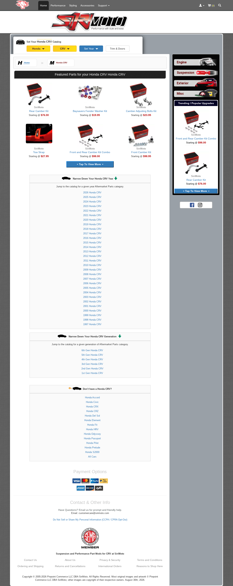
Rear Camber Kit (38, 111)
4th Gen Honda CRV (92, 359)
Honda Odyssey (92, 434)
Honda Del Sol (92, 415)
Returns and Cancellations (70, 566)
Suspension (185, 72)
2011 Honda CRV (92, 260)
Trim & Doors (117, 48)
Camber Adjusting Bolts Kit (141, 111)
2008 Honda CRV (92, 274)
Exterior (183, 83)
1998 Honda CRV (92, 319)
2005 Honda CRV (92, 288)
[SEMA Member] (90, 538)
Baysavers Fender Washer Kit (90, 111)
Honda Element (92, 420)
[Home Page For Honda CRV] (23, 4)
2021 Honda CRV (92, 215)
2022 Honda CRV (92, 210)
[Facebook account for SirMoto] (192, 204)
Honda (36, 48)
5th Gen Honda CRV (92, 355)
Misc (180, 93)
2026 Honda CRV (92, 192)
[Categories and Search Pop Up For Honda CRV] (219, 5)
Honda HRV (92, 429)
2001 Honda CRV (92, 306)
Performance (58, 5)
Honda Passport (92, 438)
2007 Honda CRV (92, 278)
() (213, 5)
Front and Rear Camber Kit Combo (90, 152)
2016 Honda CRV (92, 238)
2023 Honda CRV (92, 206)
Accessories (87, 5)
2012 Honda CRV (92, 256)
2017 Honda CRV (92, 233)
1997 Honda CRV (92, 324)
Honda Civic (92, 402)
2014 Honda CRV (92, 247)
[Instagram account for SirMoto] (200, 204)
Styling (73, 5)
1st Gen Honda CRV (92, 373)
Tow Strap (39, 152)
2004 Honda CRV (92, 292)
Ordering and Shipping (30, 566)
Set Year (89, 48)
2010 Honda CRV (92, 265)
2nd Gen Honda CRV (92, 368)
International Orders (109, 566)
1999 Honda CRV (92, 315)
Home (43, 5)
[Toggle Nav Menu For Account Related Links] (201, 5)
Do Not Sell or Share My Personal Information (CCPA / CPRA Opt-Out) (90, 519)
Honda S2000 (92, 452)
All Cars (92, 456)
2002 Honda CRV (92, 301)
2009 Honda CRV (92, 269)
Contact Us (30, 560)
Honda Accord (92, 397)
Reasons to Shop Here (150, 566)
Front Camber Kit (141, 152)
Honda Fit (92, 424)
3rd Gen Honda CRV (92, 364)
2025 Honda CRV (92, 197)
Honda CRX (92, 406)
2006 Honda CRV (92, 283)
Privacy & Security (110, 560)
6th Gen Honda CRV (92, 350)
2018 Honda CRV (92, 229)
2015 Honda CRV (92, 242)
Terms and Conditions (149, 560)
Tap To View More (90, 164)
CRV (63, 48)
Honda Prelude (92, 447)
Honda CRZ (92, 411)
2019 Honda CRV (92, 224)
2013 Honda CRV (92, 251)
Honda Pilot (92, 443)
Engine (182, 62)
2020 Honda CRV (92, 219)
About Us (70, 560)
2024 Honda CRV (92, 201)
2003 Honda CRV (92, 297)
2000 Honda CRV (92, 310)
